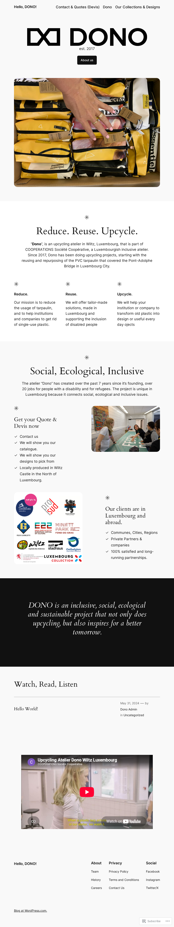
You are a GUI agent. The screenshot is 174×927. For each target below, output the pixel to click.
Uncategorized (133, 715)
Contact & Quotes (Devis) (78, 7)
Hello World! (26, 709)
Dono (107, 7)
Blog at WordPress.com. (30, 910)
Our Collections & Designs (137, 7)
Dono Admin (128, 709)
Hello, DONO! (25, 7)
